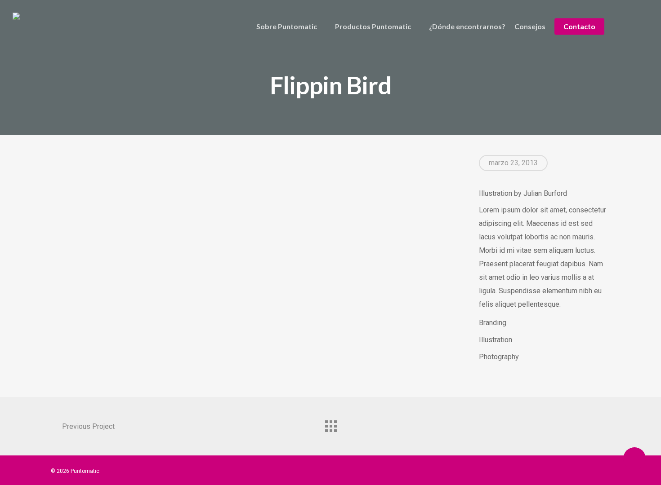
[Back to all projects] (330, 424)
